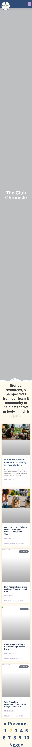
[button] (29, 4)
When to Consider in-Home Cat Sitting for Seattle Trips (15, 462)
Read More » (9, 479)
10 (26, 737)
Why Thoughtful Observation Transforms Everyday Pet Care (15, 704)
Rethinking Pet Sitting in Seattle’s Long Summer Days (15, 646)
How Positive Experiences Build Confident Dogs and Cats (15, 589)
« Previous (16, 723)
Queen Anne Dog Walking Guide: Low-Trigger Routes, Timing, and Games (15, 530)
